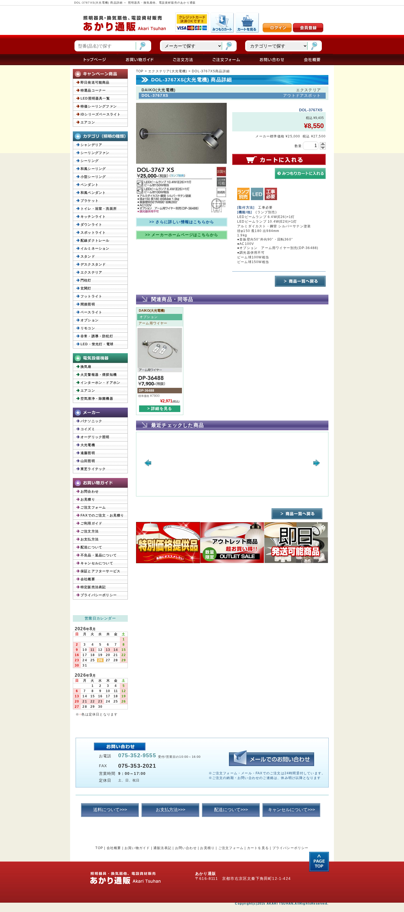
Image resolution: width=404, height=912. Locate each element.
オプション (90, 320)
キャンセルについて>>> (291, 809)
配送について (91, 547)
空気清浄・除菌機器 (97, 398)
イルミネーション (95, 248)
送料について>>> (110, 809)
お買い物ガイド (137, 848)
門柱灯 (86, 280)
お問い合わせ (186, 848)
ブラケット (90, 201)
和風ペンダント (93, 193)
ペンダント (90, 185)
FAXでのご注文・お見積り (102, 515)
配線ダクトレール (95, 240)
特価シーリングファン (99, 106)
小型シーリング (93, 177)
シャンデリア (91, 145)
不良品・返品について (99, 555)
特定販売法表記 (93, 587)
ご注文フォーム (93, 507)
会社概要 (88, 579)
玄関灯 (86, 288)
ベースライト (91, 312)
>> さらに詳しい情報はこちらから (181, 222)
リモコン (88, 328)
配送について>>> (231, 809)
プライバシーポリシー (99, 595)
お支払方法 (90, 539)
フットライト (91, 296)
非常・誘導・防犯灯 (97, 336)
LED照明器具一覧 (95, 98)
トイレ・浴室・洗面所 (99, 209)
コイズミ (88, 429)
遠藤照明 (88, 453)
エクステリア (91, 272)
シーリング (90, 161)
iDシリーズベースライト (101, 114)
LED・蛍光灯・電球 (97, 344)
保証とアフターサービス (100, 571)
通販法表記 (162, 848)
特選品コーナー (93, 90)
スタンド (88, 256)
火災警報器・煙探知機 (99, 375)
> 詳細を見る (159, 408)
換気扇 (86, 367)
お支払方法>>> (170, 809)
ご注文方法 (90, 531)
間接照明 (88, 304)
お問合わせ (90, 491)
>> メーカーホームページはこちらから (181, 235)
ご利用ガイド (91, 523)
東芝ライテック (93, 469)
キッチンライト (93, 217)
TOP (140, 71)
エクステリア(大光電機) (167, 71)
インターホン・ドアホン (100, 383)
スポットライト (93, 232)
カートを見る (258, 848)
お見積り (88, 499)
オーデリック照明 (95, 437)
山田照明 (88, 461)
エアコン (88, 122)
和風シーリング (93, 169)
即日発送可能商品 (95, 82)
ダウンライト (91, 224)
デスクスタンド (93, 264)
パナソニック (91, 421)
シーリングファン (95, 153)
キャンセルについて (97, 563)
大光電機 (88, 445)
